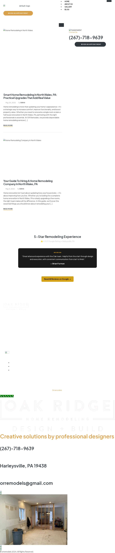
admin (22, 102)
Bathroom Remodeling (91, 315)
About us (69, 4)
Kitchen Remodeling (90, 311)
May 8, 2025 (10, 189)
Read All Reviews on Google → (57, 279)
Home (51, 311)
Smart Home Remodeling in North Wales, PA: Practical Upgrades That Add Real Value (30, 96)
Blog (67, 9)
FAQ (50, 328)
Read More (8, 125)
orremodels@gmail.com (26, 483)
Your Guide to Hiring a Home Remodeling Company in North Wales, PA (28, 182)
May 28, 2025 (11, 103)
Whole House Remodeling (93, 319)
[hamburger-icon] (109, 1)
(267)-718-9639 (86, 37)
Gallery (68, 7)
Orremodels (57, 390)
